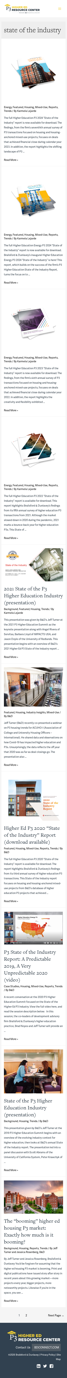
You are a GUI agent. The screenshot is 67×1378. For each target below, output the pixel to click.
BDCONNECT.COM (46, 1347)
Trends (8, 111)
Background (11, 609)
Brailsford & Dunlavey (27, 1354)
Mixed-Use (41, 107)
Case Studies (11, 986)
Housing (29, 107)
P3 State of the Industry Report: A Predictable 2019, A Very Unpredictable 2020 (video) (30, 965)
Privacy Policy (47, 1354)
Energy (8, 107)
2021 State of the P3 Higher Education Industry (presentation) (33, 595)
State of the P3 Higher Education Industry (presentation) (28, 1107)
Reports (53, 107)
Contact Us (24, 1347)
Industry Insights (36, 712)
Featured (18, 107)
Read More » (11, 160)
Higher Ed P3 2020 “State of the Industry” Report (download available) (32, 834)
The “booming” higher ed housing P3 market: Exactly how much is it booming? (32, 1231)
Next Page (56, 1315)
